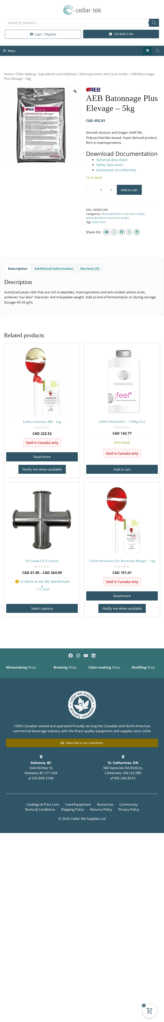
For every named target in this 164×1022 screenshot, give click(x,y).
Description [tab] (17, 268)
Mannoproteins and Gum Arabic (123, 214)
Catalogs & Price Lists (42, 804)
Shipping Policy (72, 809)
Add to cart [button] (122, 469)
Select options (42, 608)
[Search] (154, 23)
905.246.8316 (125, 778)
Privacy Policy (128, 809)
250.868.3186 (43, 778)
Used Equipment (78, 804)
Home (8, 74)
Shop (21, 667)
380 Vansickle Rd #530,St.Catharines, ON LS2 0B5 (123, 767)
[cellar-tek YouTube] (86, 655)
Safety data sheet (109, 164)
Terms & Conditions (40, 809)
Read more (42, 456)
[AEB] (93, 90)
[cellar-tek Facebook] (70, 655)
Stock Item (99, 222)
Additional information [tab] (53, 268)
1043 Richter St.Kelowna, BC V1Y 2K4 (41, 767)
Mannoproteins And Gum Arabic (104, 74)
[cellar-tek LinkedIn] (93, 655)
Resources (105, 804)
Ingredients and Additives (57, 74)
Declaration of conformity (116, 170)
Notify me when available (42, 469)
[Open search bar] (158, 50)
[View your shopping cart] (147, 51)
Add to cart (129, 190)
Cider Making (26, 74)
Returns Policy (101, 809)
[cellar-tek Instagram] (78, 655)
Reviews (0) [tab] (89, 268)
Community (128, 804)
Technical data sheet (111, 159)
